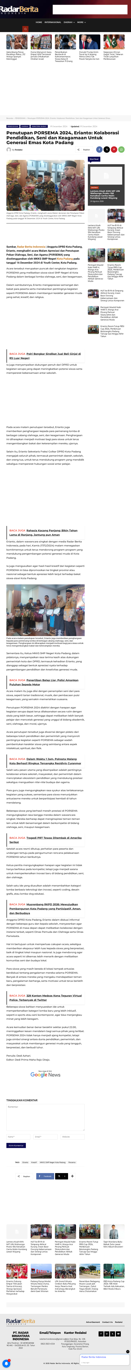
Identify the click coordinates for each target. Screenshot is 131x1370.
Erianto (25, 1162)
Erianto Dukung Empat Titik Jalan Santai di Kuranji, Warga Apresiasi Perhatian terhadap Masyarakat (15, 1287)
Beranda (9, 118)
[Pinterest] (114, 149)
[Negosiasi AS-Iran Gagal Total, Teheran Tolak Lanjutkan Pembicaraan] (114, 41)
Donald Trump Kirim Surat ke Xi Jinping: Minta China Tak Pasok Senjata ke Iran (89, 55)
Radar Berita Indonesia (31, 246)
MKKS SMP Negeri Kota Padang (52, 1162)
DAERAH (25, 126)
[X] (107, 149)
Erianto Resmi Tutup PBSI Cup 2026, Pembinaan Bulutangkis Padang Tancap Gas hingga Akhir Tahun (116, 272)
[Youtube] (118, 1333)
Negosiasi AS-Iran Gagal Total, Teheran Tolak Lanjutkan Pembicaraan (113, 55)
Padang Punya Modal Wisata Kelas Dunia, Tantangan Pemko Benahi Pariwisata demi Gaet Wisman (41, 1286)
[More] (72, 1176)
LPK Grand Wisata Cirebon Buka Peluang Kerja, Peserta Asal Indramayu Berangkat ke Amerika (65, 1286)
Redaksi (18, 149)
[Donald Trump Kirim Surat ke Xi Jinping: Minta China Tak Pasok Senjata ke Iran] (89, 41)
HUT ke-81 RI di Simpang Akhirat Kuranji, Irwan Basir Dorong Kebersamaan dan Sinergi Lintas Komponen (116, 232)
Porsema (72, 1162)
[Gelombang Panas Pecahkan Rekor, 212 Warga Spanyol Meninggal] (16, 41)
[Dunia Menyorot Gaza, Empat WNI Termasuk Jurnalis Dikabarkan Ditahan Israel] (41, 41)
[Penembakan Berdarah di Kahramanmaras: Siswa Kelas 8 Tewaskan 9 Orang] (65, 41)
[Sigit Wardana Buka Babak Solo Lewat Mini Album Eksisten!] (114, 1231)
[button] (25, 29)
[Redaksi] (9, 149)
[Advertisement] (90, 9)
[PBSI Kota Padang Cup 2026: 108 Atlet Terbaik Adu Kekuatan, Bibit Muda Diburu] (114, 1271)
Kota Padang (65, 258)
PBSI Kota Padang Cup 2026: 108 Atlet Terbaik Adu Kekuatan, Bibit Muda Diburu (114, 1285)
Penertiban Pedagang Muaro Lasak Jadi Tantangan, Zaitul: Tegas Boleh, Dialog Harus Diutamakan (89, 1286)
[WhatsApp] (121, 149)
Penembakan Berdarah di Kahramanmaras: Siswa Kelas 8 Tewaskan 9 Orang (64, 56)
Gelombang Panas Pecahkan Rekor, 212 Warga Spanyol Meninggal (15, 55)
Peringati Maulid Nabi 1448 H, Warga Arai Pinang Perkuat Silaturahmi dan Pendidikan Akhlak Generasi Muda (95, 273)
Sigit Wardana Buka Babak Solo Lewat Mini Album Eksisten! (113, 1244)
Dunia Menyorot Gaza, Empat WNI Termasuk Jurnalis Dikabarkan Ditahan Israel (41, 55)
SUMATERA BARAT (39, 126)
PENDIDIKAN (20, 118)
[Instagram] (106, 1333)
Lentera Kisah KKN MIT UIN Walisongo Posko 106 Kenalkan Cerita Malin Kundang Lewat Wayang (105, 194)
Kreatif (34, 1162)
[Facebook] (99, 149)
